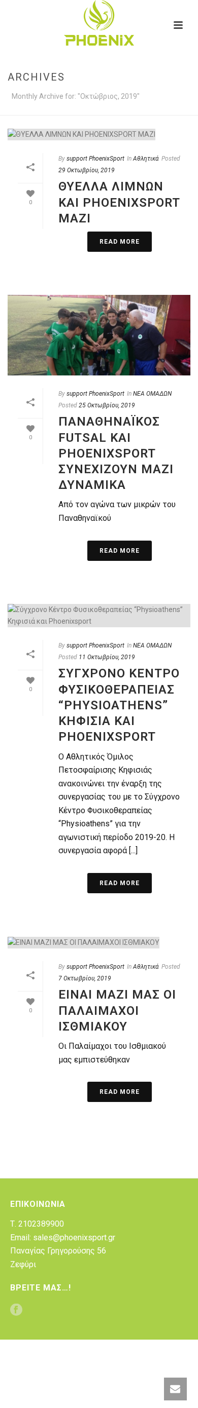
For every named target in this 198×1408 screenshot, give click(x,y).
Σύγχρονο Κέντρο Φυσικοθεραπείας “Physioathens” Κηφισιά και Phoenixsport (119, 705)
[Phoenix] (99, 23)
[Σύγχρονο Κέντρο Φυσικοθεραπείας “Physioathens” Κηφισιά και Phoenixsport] (99, 615)
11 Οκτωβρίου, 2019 (107, 657)
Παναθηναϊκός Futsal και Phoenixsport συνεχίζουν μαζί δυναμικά (116, 453)
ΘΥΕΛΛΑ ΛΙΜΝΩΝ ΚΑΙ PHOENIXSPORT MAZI (119, 202)
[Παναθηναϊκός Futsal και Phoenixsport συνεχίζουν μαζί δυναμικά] (99, 335)
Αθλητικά (146, 158)
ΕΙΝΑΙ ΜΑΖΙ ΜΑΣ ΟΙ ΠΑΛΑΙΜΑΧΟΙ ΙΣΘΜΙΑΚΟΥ (117, 1010)
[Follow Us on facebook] (16, 1310)
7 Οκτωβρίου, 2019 (84, 978)
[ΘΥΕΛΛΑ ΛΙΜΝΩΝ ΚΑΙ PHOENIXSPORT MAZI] (99, 134)
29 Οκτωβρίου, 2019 (86, 170)
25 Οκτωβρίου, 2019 (107, 405)
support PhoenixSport (95, 158)
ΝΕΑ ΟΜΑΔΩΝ (152, 393)
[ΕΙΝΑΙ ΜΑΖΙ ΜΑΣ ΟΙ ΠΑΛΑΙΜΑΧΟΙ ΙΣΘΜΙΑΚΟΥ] (99, 942)
